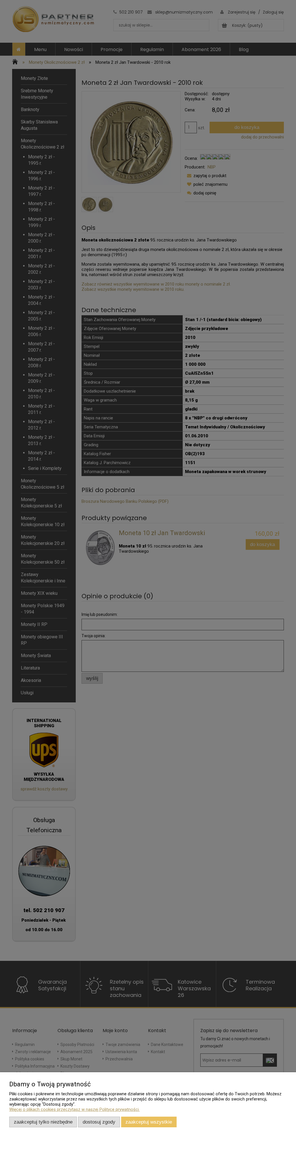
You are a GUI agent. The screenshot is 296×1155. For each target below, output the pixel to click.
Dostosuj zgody (99, 1122)
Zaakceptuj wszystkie (148, 1122)
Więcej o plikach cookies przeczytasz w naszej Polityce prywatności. (74, 1109)
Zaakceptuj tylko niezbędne (43, 1122)
